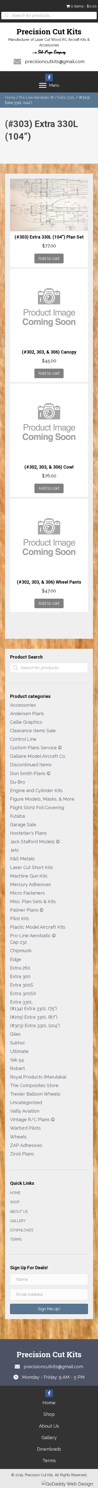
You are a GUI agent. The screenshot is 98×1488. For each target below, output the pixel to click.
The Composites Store (34, 1085)
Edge (15, 959)
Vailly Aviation (24, 1111)
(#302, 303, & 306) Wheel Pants (49, 582)
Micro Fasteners (27, 893)
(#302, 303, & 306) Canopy (49, 352)
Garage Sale (23, 824)
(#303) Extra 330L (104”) (35, 1025)
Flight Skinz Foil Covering (37, 807)
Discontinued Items (31, 764)
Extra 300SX (23, 993)
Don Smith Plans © (30, 773)
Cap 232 (18, 942)
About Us (19, 1212)
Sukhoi (17, 1042)
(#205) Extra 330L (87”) (33, 1017)
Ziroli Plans (22, 1153)
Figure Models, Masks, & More (42, 799)
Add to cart (49, 258)
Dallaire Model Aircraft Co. (38, 756)
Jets (14, 850)
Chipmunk (21, 950)
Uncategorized (26, 1102)
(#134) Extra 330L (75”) (33, 1008)
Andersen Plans (27, 713)
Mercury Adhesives (30, 884)
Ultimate (19, 1051)
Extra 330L (66, 97)
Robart (17, 1068)
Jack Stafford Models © (35, 841)
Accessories (23, 705)
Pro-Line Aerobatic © (36, 97)
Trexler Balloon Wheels (35, 1094)
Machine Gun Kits (28, 876)
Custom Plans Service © (36, 747)
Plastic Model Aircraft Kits (37, 927)
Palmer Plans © (26, 910)
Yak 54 (17, 1059)
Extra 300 (20, 976)
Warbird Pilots (25, 1128)
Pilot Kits (19, 918)
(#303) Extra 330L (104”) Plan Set (49, 237)
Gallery (18, 1221)
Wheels (18, 1136)
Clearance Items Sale (33, 730)
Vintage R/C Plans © (32, 1119)
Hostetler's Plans (28, 833)
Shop (14, 1202)
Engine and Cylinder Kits (36, 790)
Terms (16, 1239)
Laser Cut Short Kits (31, 867)
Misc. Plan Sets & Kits (33, 901)
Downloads (21, 1230)
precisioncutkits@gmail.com (54, 61)
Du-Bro (17, 782)
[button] (49, 77)
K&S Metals (22, 858)
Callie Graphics (26, 722)
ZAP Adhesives (26, 1145)
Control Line (23, 739)
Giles (15, 1034)
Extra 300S (21, 985)
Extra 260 (20, 968)
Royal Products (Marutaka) (38, 1077)
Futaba (17, 816)
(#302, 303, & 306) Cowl (49, 467)
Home (10, 97)
